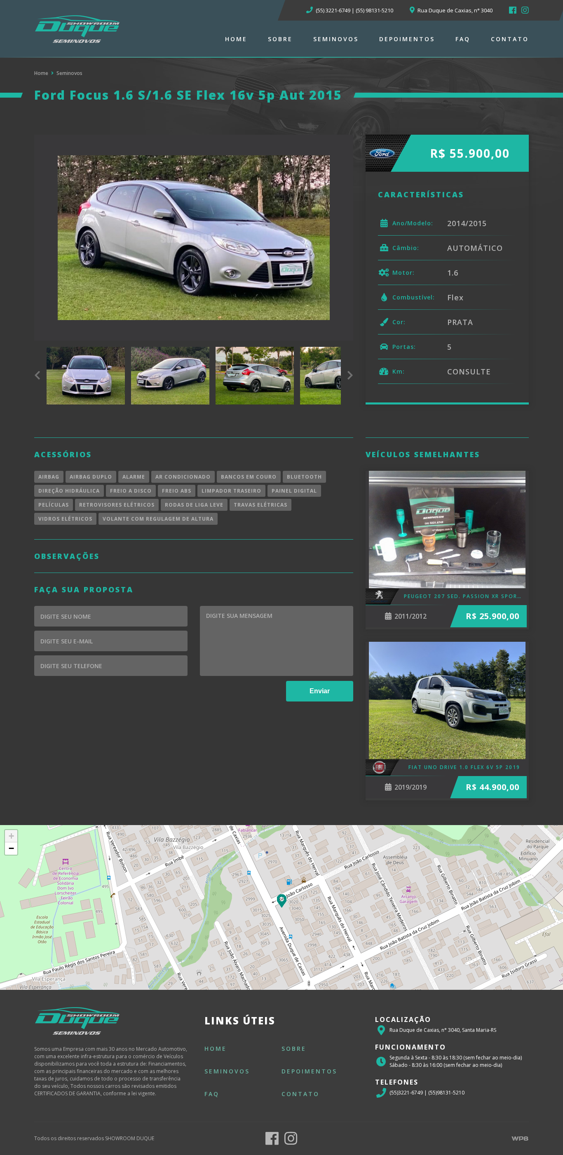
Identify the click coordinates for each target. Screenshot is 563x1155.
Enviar (320, 690)
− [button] (11, 848)
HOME (236, 39)
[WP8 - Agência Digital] (519, 1138)
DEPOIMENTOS (407, 39)
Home (41, 73)
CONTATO (510, 39)
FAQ (462, 39)
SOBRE (280, 39)
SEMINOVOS (336, 39)
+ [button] (11, 836)
